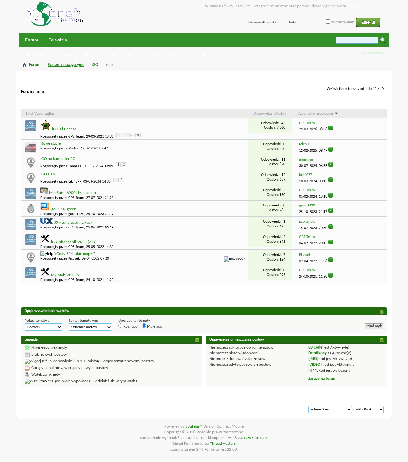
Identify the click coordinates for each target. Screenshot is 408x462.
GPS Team (76, 137)
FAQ (88, 55)
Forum (31, 40)
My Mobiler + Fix (65, 275)
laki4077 (74, 182)
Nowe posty (68, 55)
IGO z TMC (49, 174)
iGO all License (64, 129)
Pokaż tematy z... (38, 321)
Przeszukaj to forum (363, 103)
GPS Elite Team (256, 438)
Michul (73, 148)
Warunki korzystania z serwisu (77, 407)
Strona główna (38, 55)
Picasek (74, 259)
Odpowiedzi (262, 113)
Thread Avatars (223, 444)
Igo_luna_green (63, 209)
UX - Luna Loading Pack (73, 222)
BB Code (315, 347)
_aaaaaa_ (76, 166)
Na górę (113, 407)
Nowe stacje (50, 143)
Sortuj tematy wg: (83, 321)
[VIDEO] (315, 365)
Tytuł (29, 113)
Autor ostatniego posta (315, 113)
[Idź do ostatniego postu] (330, 129)
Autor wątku (44, 113)
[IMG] (313, 359)
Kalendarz (108, 55)
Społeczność (135, 55)
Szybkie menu (198, 55)
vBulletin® (194, 426)
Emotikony (317, 353)
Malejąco (154, 326)
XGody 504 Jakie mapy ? (74, 254)
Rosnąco (130, 326)
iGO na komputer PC (57, 159)
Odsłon (280, 113)
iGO (95, 65)
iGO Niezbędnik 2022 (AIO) (74, 242)
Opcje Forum (166, 55)
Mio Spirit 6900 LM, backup (72, 193)
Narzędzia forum (322, 103)
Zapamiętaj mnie (342, 22)
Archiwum (39, 407)
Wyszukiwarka (373, 53)
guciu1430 (76, 214)
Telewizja (58, 40)
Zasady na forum (322, 379)
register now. (359, 6)
